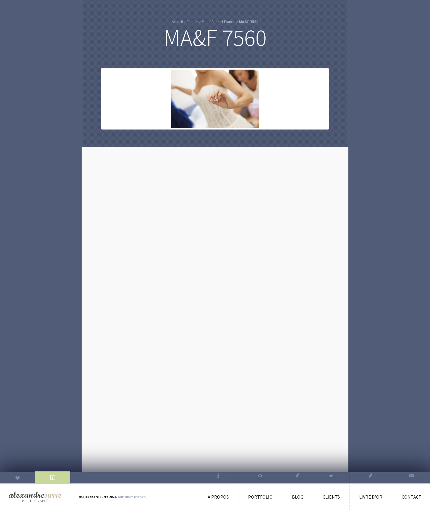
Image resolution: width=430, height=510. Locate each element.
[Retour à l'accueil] (35, 497)
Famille (192, 21)
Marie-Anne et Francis (218, 21)
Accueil (177, 21)
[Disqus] (215, 225)
